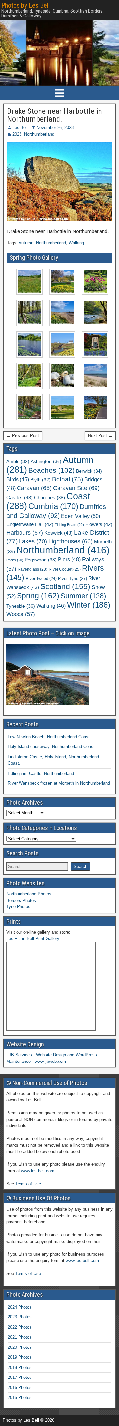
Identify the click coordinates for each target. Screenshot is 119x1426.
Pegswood (41, 559)
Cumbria (53, 506)
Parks (14, 560)
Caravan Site (76, 487)
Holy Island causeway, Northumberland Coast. (52, 746)
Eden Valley (80, 516)
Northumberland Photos (28, 893)
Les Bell (20, 127)
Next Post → (100, 435)
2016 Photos (20, 1387)
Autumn (26, 242)
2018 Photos (20, 1367)
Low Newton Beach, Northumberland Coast (49, 736)
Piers (69, 559)
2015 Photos (20, 1397)
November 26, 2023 (55, 127)
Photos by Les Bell (25, 5)
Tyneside (20, 606)
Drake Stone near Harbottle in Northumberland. (54, 115)
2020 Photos (20, 1347)
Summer (83, 596)
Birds (17, 479)
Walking (76, 242)
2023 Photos (20, 1317)
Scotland (65, 586)
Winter (88, 604)
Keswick (58, 533)
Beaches (51, 470)
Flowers (98, 524)
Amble (17, 461)
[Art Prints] (51, 986)
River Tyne (72, 578)
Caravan (34, 488)
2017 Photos (20, 1377)
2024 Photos (20, 1307)
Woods (20, 614)
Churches (49, 497)
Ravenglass (32, 569)
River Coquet (65, 569)
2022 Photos (20, 1327)
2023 (16, 134)
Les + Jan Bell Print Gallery (32, 938)
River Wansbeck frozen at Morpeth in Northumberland (59, 783)
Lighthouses (70, 541)
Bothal (67, 479)
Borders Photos (21, 900)
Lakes (33, 541)
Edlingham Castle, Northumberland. (41, 773)
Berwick (89, 471)
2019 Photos (20, 1357)
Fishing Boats (69, 525)
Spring (38, 595)
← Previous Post (22, 435)
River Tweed (41, 578)
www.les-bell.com (37, 1170)
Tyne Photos (18, 906)
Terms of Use (28, 1183)
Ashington (46, 461)
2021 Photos (20, 1337)
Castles (19, 497)
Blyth (40, 479)
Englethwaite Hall (29, 524)
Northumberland (39, 134)
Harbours (24, 532)
